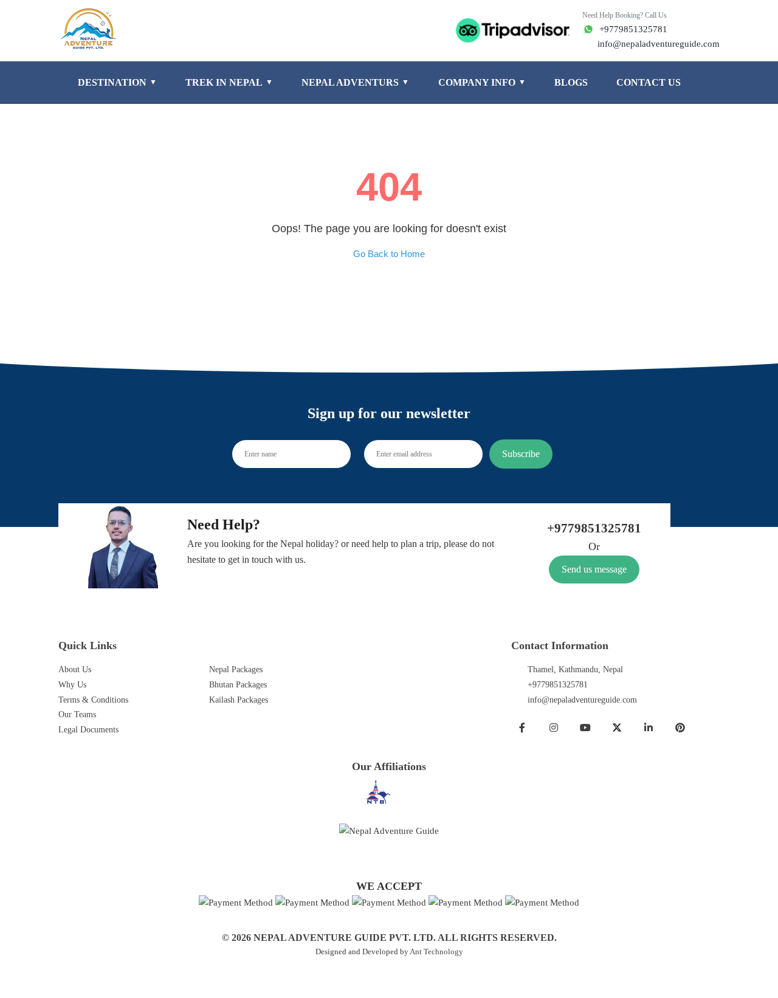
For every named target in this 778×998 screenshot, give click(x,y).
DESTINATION (117, 82)
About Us (74, 669)
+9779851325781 (558, 684)
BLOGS (571, 82)
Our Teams (77, 714)
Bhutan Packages (238, 684)
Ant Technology (436, 952)
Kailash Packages (238, 699)
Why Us (72, 684)
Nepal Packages (236, 669)
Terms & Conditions (93, 699)
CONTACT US (648, 82)
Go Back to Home (389, 254)
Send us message (594, 569)
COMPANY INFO (482, 82)
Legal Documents (88, 729)
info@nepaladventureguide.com (582, 699)
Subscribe (521, 454)
